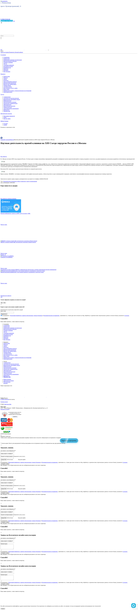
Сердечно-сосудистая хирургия (11, 98)
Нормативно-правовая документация (12, 59)
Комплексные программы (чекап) (11, 99)
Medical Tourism (4, 121)
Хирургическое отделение (9, 102)
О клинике (3, 54)
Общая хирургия (7, 107)
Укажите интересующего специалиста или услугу (13, 456)
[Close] (1, 304)
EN (1, 49)
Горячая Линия (7, 85)
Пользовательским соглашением (51, 315)
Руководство (6, 58)
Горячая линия (4, 401)
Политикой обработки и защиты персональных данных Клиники (26, 315)
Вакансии (5, 69)
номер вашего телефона (6, 571)
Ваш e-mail (3, 311)
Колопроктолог (7, 181)
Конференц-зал (7, 67)
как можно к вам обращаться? (8, 569)
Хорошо (3, 608)
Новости (5, 77)
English (5, 124)
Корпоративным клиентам (9, 61)
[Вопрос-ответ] (13, 49)
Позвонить (12, 52)
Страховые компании (8, 65)
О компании (6, 57)
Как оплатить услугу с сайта (10, 88)
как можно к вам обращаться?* (8, 450)
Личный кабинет (19, 52)
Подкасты (5, 80)
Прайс (5, 117)
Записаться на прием (8, 380)
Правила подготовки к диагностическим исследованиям (17, 90)
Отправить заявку (5, 463)
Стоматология (6, 97)
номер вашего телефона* (7, 453)
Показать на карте (5, 409)
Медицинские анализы (6, 113)
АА (14, 21)
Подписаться (4, 314)
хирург (28, 181)
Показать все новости (6, 296)
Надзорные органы (8, 66)
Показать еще (6, 111)
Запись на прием (5, 52)
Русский (5, 123)
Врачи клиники (7, 379)
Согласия (126, 315)
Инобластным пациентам (9, 83)
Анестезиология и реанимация (11, 108)
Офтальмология (7, 104)
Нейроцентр (6, 109)
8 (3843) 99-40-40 (5, 19)
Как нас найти (6, 118)
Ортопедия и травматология (10, 103)
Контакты (5, 70)
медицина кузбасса (16, 181)
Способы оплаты (7, 86)
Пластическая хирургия (9, 106)
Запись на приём (7, 21)
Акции (5, 79)
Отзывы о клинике (8, 62)
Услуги (2, 94)
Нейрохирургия (7, 100)
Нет (4, 302)
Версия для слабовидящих (9, 84)
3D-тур (5, 63)
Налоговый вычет (7, 92)
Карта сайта (6, 89)
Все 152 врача (6, 71)
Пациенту (3, 74)
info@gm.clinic (7, 404)
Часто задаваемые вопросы (10, 81)
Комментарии (4, 543)
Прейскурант (6, 76)
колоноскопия (33, 181)
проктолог (23, 181)
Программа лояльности (9, 116)
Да (1, 302)
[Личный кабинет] (35, 49)
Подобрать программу (69, 440)
